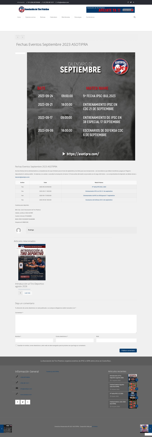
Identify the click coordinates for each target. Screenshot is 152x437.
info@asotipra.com (63, 2)
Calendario (130, 24)
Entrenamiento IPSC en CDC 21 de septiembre (99, 191)
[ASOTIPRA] (33, 9)
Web (97, 336)
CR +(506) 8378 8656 (34, 2)
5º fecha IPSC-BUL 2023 (99, 187)
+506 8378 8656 (25, 377)
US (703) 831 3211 (48, 2)
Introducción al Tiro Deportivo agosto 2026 (29, 285)
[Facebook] (128, 2)
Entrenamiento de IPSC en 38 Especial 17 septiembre (99, 195)
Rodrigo (31, 230)
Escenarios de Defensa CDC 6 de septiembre (99, 200)
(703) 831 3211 (24, 383)
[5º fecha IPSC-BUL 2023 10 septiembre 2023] (146, 429)
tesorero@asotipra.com (22, 177)
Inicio (121, 24)
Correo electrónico (62, 336)
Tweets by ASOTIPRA (52, 371)
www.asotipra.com (26, 394)
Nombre (18, 336)
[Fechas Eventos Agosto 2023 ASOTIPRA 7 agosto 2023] (6, 429)
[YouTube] (134, 2)
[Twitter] (131, 2)
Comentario (19, 312)
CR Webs (95, 426)
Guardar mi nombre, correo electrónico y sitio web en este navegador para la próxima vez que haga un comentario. (52, 345)
